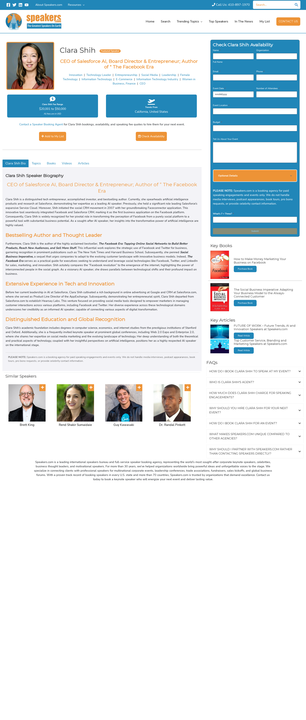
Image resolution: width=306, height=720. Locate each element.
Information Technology (97, 79)
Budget (217, 122)
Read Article (244, 335)
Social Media (149, 75)
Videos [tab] (67, 163)
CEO (143, 83)
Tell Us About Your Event (225, 139)
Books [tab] (51, 163)
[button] (83, 5)
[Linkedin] (20, 5)
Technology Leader (98, 75)
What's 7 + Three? (223, 213)
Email (216, 71)
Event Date (219, 88)
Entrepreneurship (126, 75)
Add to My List (54, 136)
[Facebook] (8, 5)
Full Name (217, 62)
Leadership (169, 75)
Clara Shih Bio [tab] (15, 163)
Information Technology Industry (157, 79)
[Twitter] (14, 5)
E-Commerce (124, 79)
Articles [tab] (83, 163)
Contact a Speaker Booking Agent (41, 124)
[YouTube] (26, 5)
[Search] (296, 5)
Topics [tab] (36, 163)
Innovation (75, 75)
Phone (260, 71)
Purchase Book (245, 268)
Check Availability (152, 136)
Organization (263, 50)
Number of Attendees (268, 88)
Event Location (221, 105)
